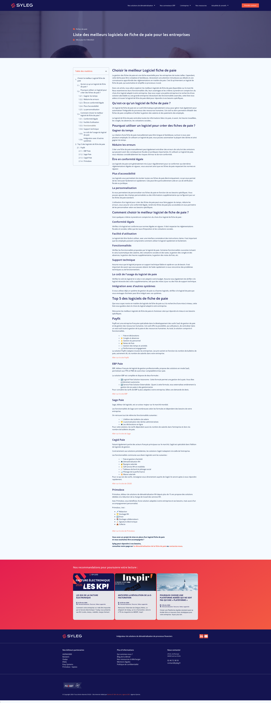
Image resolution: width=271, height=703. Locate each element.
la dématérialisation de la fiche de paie (149, 546)
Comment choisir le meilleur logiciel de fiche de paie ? (92, 114)
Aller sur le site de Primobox (123, 531)
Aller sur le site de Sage (121, 433)
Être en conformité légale (94, 103)
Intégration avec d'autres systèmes (94, 139)
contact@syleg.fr (174, 663)
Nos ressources (201, 5)
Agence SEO (126, 694)
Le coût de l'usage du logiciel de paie (95, 133)
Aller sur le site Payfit (120, 357)
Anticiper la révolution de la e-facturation (135, 596)
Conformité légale (91, 119)
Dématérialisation (83, 604)
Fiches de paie (81, 29)
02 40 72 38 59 (173, 660)
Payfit (83, 147)
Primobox (87, 161)
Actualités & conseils (219, 5)
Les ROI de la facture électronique (87, 596)
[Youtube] (206, 636)
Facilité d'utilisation (91, 122)
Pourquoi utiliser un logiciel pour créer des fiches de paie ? (94, 91)
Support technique (91, 129)
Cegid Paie (88, 158)
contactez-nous (175, 546)
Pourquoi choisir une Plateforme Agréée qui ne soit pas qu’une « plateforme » (176, 597)
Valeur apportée (101, 604)
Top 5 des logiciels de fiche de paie (91, 144)
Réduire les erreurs (91, 99)
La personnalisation (91, 109)
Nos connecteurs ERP (167, 5)
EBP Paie (87, 151)
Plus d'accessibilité (91, 106)
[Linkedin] (201, 636)
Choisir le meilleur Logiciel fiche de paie (91, 79)
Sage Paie (87, 154)
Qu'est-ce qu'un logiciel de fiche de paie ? (93, 85)
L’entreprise (184, 5)
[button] (106, 71)
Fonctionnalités (90, 125)
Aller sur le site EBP (119, 394)
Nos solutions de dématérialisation (140, 5)
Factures (92, 604)
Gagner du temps (91, 96)
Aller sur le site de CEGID (122, 483)
